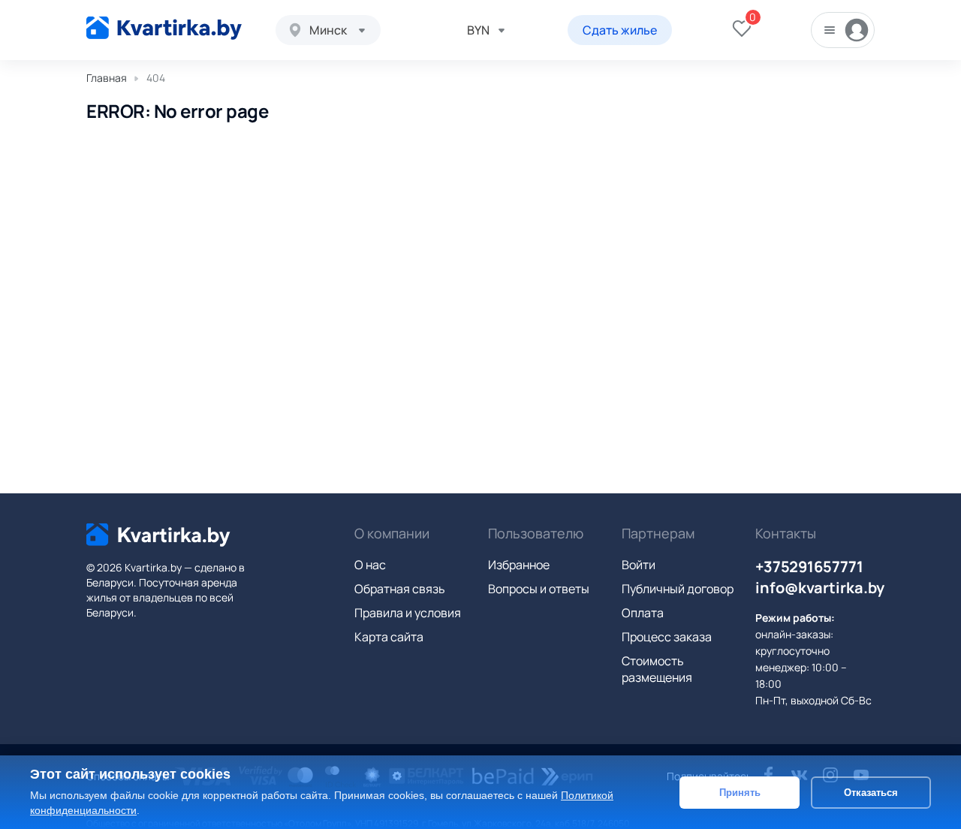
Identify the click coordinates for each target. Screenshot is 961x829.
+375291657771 (809, 566)
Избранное (519, 564)
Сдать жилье (620, 30)
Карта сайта (388, 637)
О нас (370, 564)
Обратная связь (399, 588)
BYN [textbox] (478, 30)
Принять (740, 791)
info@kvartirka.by (819, 587)
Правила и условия (407, 612)
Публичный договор (678, 588)
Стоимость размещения (657, 669)
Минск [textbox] (328, 30)
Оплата (643, 612)
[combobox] (328, 30)
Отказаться (871, 791)
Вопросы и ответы (538, 588)
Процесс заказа (667, 637)
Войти (638, 564)
